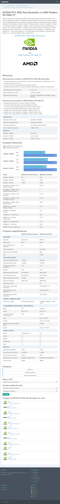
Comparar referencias (30, 372)
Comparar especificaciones (30, 375)
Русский (34, 496)
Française (35, 491)
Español (34, 493)
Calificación (36, 476)
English (34, 487)
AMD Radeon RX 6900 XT (30, 55)
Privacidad (4, 489)
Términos (4, 487)
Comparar (6, 394)
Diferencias (30, 369)
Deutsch (34, 489)
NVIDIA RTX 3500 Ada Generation (30, 35)
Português (35, 495)
